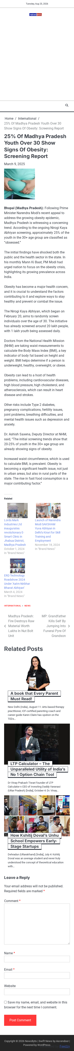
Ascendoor (62, 1041)
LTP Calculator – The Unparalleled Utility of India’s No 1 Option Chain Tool (37, 769)
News (27, 606)
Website (10, 986)
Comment (12, 901)
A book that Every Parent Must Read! (34, 696)
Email (9, 970)
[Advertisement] (37, 62)
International (12, 606)
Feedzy (65, 1046)
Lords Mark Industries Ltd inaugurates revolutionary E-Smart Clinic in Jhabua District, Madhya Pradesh (15, 532)
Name (9, 953)
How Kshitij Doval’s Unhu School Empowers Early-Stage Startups (34, 841)
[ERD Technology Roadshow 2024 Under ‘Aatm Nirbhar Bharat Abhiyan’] (17, 565)
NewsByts (31, 1041)
